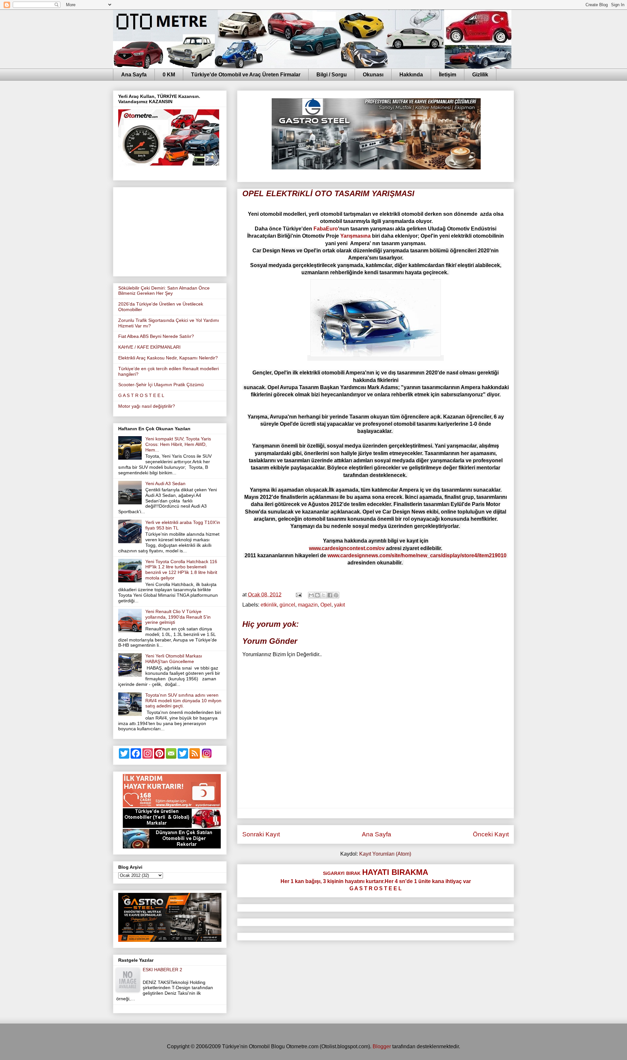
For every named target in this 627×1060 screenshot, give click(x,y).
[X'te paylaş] (323, 595)
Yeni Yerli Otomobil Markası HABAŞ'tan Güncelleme (173, 658)
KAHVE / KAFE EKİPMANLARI (149, 347)
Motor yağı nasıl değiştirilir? (146, 406)
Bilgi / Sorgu (331, 74)
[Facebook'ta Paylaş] (330, 595)
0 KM (169, 74)
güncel (287, 605)
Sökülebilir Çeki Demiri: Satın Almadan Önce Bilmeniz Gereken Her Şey (164, 290)
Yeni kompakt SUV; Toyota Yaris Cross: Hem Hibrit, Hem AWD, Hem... (178, 444)
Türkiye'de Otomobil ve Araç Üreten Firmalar (245, 74)
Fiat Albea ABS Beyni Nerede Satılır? (156, 336)
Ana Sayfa (134, 74)
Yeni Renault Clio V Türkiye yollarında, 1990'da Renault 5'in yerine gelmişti (178, 617)
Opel (325, 605)
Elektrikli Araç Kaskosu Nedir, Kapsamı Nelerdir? (168, 357)
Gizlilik (480, 74)
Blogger (382, 1046)
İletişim (447, 74)
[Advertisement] (169, 230)
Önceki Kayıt (491, 834)
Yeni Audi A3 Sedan (165, 483)
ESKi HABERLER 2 (162, 969)
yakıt (339, 605)
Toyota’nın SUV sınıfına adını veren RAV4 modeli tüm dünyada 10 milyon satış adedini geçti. (183, 700)
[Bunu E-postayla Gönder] (311, 595)
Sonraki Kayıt (261, 834)
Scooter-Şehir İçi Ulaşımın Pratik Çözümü (161, 384)
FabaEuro (326, 228)
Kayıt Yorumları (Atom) (385, 854)
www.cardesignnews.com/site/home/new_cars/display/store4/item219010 (417, 555)
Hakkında (411, 74)
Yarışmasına (355, 236)
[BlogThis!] (317, 595)
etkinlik (269, 605)
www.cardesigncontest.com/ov (347, 548)
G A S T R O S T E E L (141, 395)
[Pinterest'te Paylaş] (336, 595)
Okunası (373, 74)
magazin (308, 605)
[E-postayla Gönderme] (298, 594)
